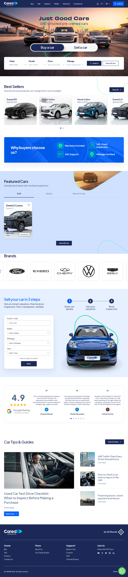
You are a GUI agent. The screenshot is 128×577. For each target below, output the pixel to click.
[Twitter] (106, 553)
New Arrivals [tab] (79, 193)
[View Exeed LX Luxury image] (18, 220)
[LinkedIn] (113, 553)
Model (32, 61)
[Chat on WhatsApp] (122, 571)
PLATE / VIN (12, 319)
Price (50, 61)
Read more (10, 514)
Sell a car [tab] (80, 47)
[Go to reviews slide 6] (83, 418)
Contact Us (78, 4)
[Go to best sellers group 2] (63, 128)
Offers (56, 4)
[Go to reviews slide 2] (73, 418)
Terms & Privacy (72, 559)
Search (95, 63)
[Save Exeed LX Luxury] (29, 205)
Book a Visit (71, 549)
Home (115, 572)
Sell (39, 4)
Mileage (70, 61)
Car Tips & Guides (42, 553)
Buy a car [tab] (47, 47)
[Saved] (102, 3)
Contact (69, 553)
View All (115, 90)
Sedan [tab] (49, 193)
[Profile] (98, 3)
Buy (32, 4)
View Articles (113, 442)
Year (9, 349)
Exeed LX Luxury (14, 205)
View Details (24, 234)
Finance (47, 4)
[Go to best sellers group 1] (60, 128)
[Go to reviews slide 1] (71, 418)
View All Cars (111, 63)
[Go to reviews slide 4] (78, 418)
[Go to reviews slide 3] (76, 418)
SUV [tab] (19, 193)
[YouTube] (98, 553)
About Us (66, 4)
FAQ (68, 556)
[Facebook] (102, 553)
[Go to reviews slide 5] (80, 418)
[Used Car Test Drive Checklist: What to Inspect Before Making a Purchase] (39, 470)
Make (12, 61)
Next (29, 364)
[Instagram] (110, 553)
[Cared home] (11, 4)
